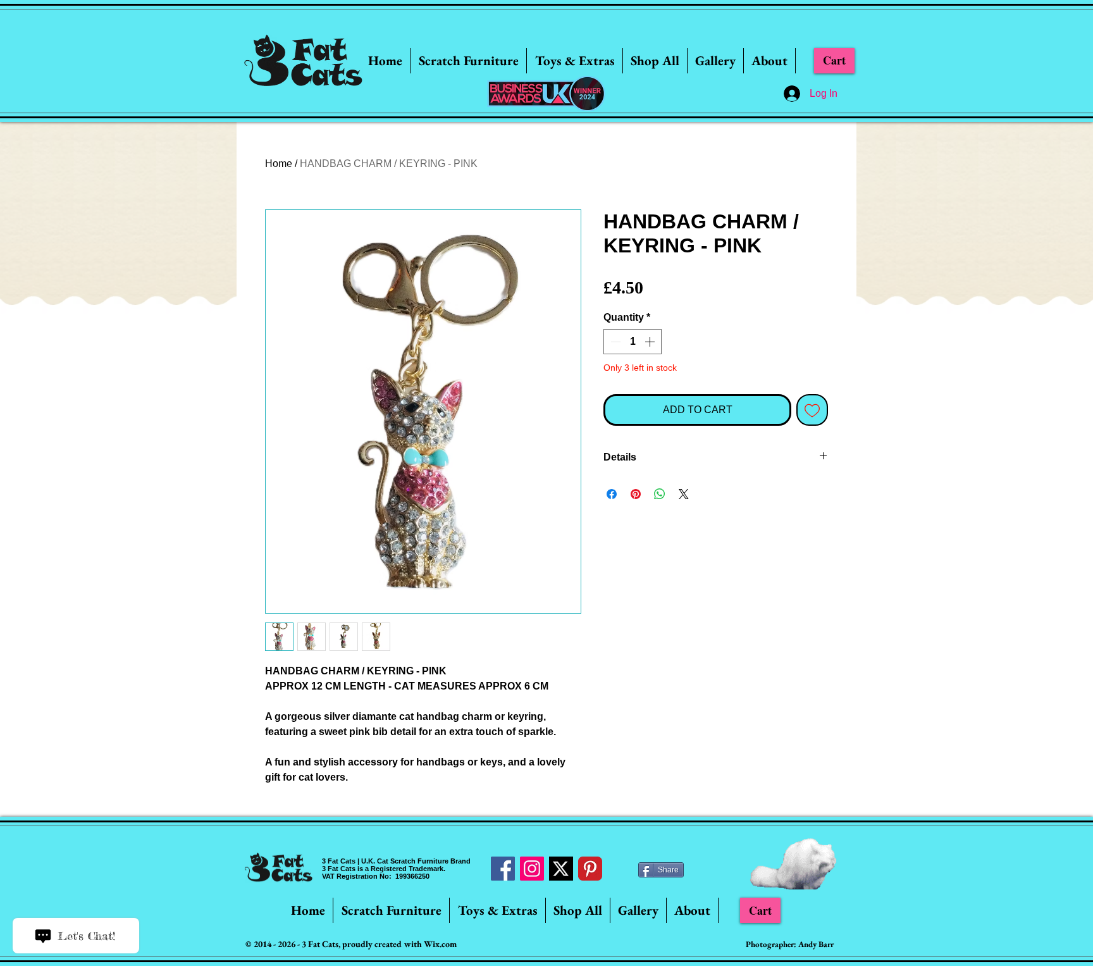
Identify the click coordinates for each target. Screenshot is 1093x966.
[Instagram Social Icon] (532, 869)
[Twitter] (561, 869)
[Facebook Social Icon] (503, 869)
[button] (468, 60)
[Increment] (651, 342)
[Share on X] (683, 494)
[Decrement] (614, 342)
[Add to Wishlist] (812, 410)
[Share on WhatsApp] (659, 494)
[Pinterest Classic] (590, 869)
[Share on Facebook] (611, 494)
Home (278, 163)
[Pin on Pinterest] (635, 494)
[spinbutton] (632, 342)
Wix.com (440, 944)
